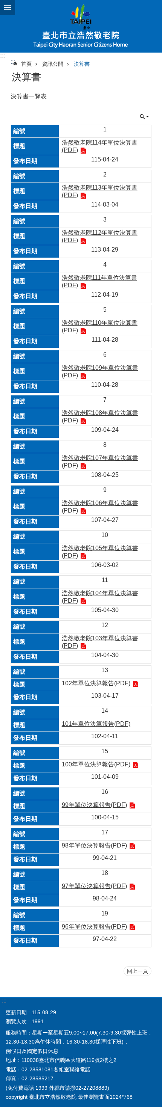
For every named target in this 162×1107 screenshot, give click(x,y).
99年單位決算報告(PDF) (94, 805)
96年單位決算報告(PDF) (94, 926)
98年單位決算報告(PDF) (94, 845)
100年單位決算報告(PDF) (96, 764)
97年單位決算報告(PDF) (94, 886)
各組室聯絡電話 (71, 1069)
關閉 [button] (7, 7)
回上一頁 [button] (137, 971)
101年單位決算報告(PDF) (96, 724)
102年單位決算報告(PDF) (96, 683)
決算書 (82, 64)
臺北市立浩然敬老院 (81, 26)
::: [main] (13, 62)
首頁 (26, 64)
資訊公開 (52, 64)
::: (3, 56)
